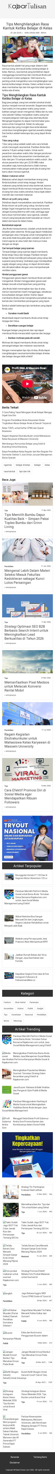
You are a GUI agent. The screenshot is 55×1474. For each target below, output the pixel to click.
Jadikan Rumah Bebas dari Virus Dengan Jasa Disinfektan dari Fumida (31, 958)
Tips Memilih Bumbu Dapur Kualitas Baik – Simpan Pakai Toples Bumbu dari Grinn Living (26, 521)
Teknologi (17, 1021)
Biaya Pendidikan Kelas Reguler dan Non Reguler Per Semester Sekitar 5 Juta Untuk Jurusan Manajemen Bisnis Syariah (27, 454)
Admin (43, 33)
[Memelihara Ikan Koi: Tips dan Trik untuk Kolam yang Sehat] (13, 1210)
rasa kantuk (9, 471)
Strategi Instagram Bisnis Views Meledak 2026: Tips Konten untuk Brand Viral (33, 1394)
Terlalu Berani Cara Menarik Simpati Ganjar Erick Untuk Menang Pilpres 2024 (34, 1248)
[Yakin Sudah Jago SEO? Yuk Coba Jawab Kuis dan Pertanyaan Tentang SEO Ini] (11, 1230)
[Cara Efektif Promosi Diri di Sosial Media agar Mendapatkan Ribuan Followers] (27, 775)
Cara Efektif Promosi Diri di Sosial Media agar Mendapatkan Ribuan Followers (25, 796)
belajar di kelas (23, 465)
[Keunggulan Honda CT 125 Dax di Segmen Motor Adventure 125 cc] (11, 876)
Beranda (15, 1457)
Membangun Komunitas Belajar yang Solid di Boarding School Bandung (23, 445)
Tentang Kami (40, 1457)
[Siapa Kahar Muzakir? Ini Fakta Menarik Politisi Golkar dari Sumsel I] (11, 1318)
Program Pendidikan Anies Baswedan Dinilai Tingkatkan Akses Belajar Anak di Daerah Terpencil (26, 421)
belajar (37, 465)
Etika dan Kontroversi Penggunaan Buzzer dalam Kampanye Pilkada (25, 1335)
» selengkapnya (10, 532)
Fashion (7, 1002)
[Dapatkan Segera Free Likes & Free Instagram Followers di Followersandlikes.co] (11, 975)
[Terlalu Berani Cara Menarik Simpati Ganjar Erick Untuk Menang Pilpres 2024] (11, 1254)
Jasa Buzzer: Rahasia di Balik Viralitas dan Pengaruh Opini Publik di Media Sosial (31, 1090)
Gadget (40, 1008)
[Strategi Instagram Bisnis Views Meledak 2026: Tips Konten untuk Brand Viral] (11, 1400)
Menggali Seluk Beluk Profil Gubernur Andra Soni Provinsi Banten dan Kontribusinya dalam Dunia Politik (31, 1121)
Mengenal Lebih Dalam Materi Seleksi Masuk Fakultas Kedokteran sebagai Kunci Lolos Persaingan (27, 577)
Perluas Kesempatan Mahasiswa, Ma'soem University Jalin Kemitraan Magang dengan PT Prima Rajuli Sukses (34, 1422)
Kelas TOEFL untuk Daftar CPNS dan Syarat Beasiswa (23, 429)
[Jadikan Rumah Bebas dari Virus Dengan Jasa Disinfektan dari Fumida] (11, 956)
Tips (6, 511)
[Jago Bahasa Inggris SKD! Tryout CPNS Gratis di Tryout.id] (7, 1293)
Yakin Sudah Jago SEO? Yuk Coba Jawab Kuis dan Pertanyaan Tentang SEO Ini (35, 1225)
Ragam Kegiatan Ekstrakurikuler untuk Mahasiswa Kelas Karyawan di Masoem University (26, 437)
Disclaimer (15, 1462)
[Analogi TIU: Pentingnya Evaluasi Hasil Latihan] (13, 1192)
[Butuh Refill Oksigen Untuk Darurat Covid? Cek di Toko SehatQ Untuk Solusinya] (11, 1373)
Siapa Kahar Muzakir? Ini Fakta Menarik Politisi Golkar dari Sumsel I (36, 1313)
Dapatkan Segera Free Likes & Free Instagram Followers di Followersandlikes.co (32, 977)
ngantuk (8, 465)
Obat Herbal (20, 1002)
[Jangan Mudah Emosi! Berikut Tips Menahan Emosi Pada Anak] (11, 1358)
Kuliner (21, 1008)
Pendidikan (8, 566)
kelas (47, 465)
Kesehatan (16, 1015)
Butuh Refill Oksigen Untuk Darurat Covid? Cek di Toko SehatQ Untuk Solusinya (25, 1375)
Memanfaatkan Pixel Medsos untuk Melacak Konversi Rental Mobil (26, 686)
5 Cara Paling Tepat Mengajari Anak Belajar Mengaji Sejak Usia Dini (27, 414)
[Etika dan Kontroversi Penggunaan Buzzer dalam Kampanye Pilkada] (8, 1332)
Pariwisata (34, 1002)
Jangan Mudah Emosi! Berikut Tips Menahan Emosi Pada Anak (35, 1355)
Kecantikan (8, 1008)
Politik (30, 1008)
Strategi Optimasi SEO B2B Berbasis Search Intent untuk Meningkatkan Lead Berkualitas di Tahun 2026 (26, 632)
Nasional (29, 1015)
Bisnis (6, 1021)
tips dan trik (24, 471)
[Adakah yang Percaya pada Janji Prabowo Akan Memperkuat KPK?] (11, 940)
